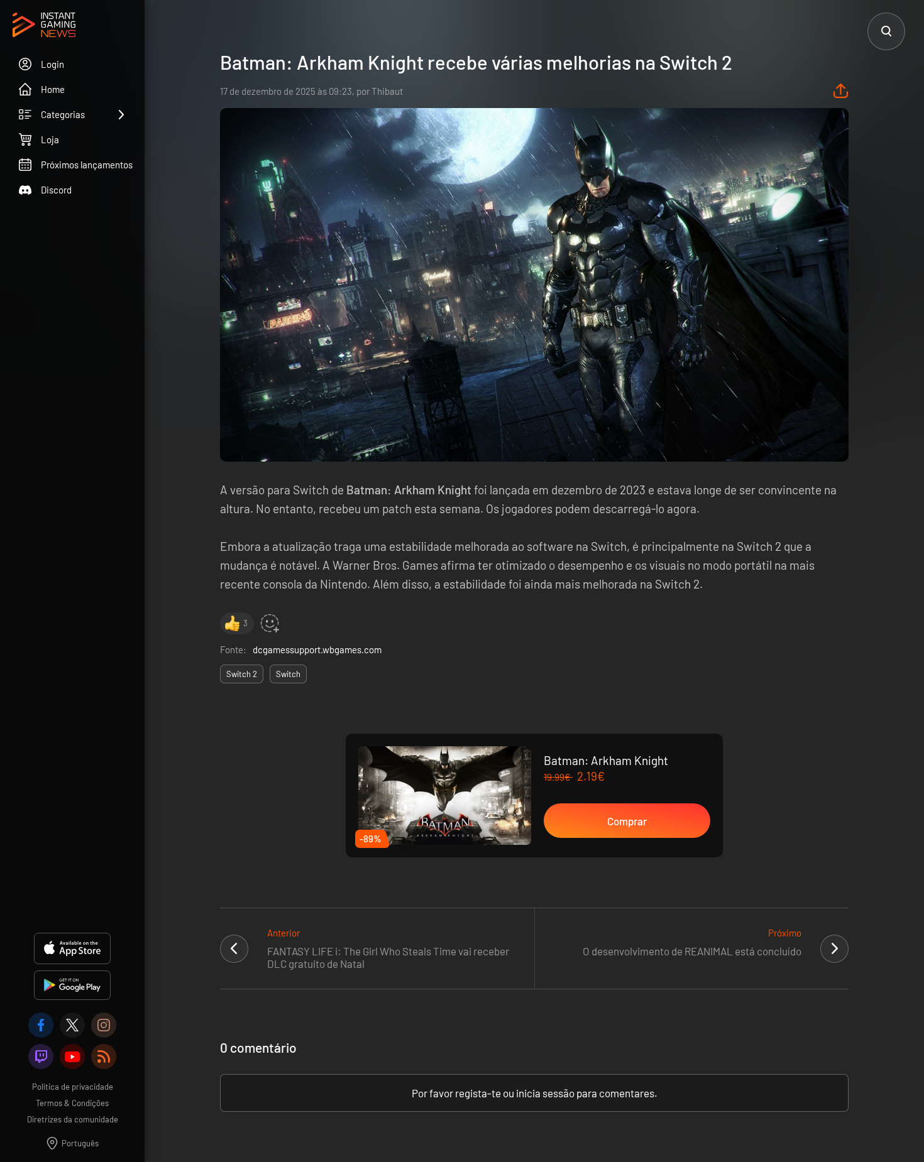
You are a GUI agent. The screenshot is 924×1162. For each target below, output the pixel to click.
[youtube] (72, 1056)
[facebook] (40, 1025)
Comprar (627, 821)
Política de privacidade (72, 1087)
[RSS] (103, 1056)
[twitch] (40, 1056)
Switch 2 (241, 674)
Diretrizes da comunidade (72, 1119)
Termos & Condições (72, 1103)
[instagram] (103, 1025)
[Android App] (72, 985)
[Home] (44, 26)
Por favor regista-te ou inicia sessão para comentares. (534, 1093)
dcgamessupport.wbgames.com (317, 649)
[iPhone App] (72, 948)
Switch (288, 674)
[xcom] (72, 1025)
